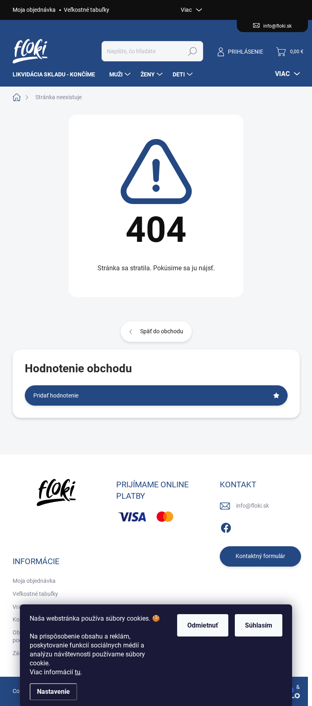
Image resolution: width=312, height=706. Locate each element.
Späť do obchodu (161, 331)
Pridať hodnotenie (55, 395)
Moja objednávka (34, 10)
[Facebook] (226, 526)
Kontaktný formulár (260, 556)
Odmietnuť (202, 625)
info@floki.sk (252, 505)
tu (77, 672)
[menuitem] (57, 74)
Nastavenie (53, 691)
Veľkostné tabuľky (86, 10)
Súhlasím (258, 625)
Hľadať (192, 51)
